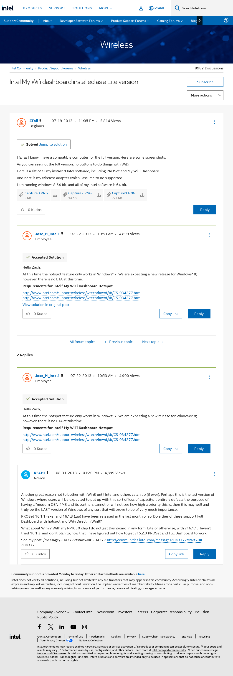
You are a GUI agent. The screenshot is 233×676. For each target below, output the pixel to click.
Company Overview (53, 611)
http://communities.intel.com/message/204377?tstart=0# (154, 539)
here (141, 573)
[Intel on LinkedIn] (62, 627)
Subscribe (205, 81)
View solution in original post (46, 304)
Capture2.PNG (80, 193)
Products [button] (32, 7)
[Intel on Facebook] (39, 627)
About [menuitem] (47, 20)
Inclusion (202, 611)
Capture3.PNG (36, 193)
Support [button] (57, 7)
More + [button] (105, 7)
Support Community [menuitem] (18, 20)
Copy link (170, 313)
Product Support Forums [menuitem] (128, 20)
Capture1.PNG (123, 193)
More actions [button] (201, 95)
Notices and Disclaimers (51, 653)
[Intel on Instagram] (84, 627)
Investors (124, 611)
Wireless (84, 68)
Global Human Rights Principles (69, 656)
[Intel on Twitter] (51, 627)
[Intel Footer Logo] (15, 636)
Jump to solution (46, 144)
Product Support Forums (55, 68)
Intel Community (21, 68)
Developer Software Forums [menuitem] (80, 20)
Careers (141, 611)
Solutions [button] (82, 7)
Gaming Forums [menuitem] (168, 20)
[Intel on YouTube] (73, 627)
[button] (214, 121)
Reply (205, 209)
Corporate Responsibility (171, 611)
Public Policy (47, 617)
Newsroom (105, 611)
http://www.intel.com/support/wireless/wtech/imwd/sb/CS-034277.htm (81, 292)
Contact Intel (83, 611)
